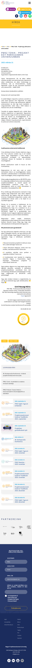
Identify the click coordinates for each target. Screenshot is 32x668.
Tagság (18, 630)
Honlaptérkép (7, 622)
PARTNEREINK (11, 519)
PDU (18, 633)
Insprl (23, 296)
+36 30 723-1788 (16, 652)
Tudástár (19, 635)
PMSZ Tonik (13, 341)
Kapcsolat (19, 638)
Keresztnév (11, 566)
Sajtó (5, 619)
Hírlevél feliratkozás (8, 624)
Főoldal (19, 619)
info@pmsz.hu (16, 654)
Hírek (18, 624)
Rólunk (18, 622)
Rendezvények (20, 627)
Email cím (10, 575)
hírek (4, 341)
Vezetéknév (10, 558)
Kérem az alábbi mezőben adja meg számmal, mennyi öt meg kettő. (17, 586)
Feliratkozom (16, 608)
